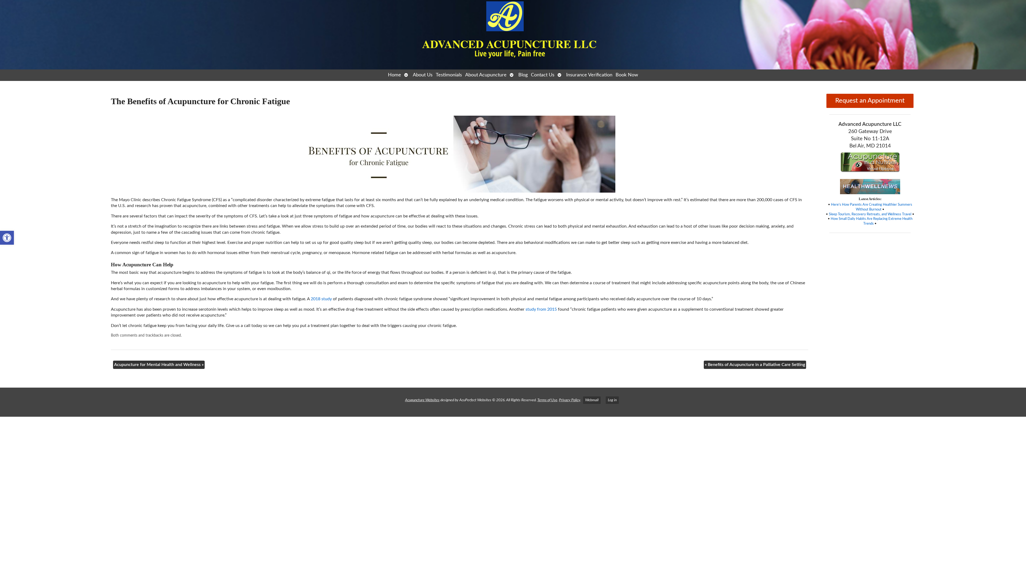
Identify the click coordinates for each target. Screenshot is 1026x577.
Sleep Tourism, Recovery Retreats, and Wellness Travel (870, 214)
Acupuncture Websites (422, 400)
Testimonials (449, 75)
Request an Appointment (870, 101)
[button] (7, 238)
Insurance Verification (589, 75)
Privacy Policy (569, 400)
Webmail (591, 400)
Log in (612, 400)
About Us (423, 75)
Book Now (627, 75)
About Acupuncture (486, 75)
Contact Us (542, 75)
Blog (523, 75)
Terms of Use (547, 400)
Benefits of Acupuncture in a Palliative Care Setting (755, 364)
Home (394, 75)
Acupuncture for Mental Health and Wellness (159, 364)
